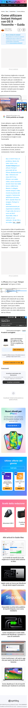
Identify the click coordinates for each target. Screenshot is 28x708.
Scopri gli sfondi (12, 425)
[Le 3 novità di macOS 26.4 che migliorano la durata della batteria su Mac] (13, 548)
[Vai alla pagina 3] (9, 529)
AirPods (22, 5)
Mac (15, 5)
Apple (24, 330)
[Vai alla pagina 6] (13, 529)
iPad (9, 5)
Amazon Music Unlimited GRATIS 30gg (7, 483)
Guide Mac (13, 11)
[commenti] (19, 29)
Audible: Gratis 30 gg (19, 482)
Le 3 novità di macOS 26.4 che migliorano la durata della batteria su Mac (13, 559)
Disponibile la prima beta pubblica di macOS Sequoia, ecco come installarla (13, 609)
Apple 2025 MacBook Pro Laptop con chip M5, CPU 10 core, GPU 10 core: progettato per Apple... (17, 342)
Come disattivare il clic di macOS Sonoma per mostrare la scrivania (13, 685)
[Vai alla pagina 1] (6, 529)
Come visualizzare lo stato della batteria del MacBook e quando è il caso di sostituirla (13, 634)
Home (3, 11)
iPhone (3, 5)
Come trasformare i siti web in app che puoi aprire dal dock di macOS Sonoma (13, 660)
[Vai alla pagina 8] (16, 529)
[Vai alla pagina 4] (10, 529)
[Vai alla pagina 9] (17, 529)
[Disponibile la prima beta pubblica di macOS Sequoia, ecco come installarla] (13, 597)
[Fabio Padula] (2, 29)
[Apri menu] (21, 2)
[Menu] (2, 1)
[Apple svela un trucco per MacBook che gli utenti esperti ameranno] (13, 573)
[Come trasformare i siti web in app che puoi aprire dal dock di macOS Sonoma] (13, 648)
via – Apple (16, 222)
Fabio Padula (8, 29)
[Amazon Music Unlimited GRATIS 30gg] (7, 476)
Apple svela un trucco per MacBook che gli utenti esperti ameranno (13, 584)
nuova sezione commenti (16, 43)
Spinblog (8, 704)
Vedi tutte (13, 468)
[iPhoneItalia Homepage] (13, 1)
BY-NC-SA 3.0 (13, 706)
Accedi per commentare (13, 382)
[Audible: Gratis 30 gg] (19, 476)
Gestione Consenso (22, 706)
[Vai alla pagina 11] (20, 529)
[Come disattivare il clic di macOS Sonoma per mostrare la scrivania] (13, 674)
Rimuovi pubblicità (13, 69)
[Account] (24, 1)
